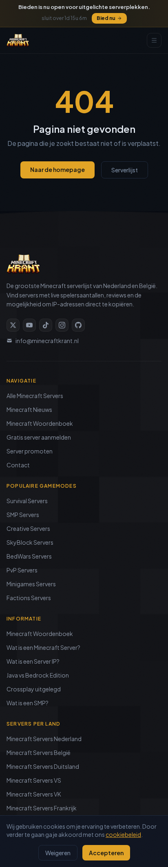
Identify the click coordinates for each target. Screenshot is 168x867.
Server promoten (30, 451)
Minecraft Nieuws (29, 409)
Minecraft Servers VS (34, 780)
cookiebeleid (123, 834)
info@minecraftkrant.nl (47, 340)
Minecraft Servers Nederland (44, 738)
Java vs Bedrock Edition (38, 675)
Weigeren (58, 852)
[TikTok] (45, 325)
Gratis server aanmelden (39, 437)
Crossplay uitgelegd (34, 689)
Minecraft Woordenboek (40, 423)
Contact (18, 465)
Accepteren (106, 852)
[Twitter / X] (13, 325)
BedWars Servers (29, 556)
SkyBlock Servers (30, 542)
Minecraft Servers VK (34, 794)
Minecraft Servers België (39, 752)
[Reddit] (78, 325)
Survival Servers (27, 500)
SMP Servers (23, 514)
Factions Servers (29, 597)
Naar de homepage (57, 169)
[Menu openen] (154, 40)
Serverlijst (124, 170)
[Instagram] (62, 325)
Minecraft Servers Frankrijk (42, 808)
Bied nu (106, 18)
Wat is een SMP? (28, 702)
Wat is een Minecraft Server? (43, 647)
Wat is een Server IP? (33, 661)
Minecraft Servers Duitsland (43, 766)
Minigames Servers (31, 584)
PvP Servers (22, 570)
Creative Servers (28, 528)
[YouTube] (29, 325)
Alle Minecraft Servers (35, 395)
